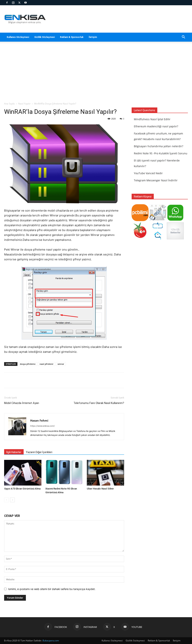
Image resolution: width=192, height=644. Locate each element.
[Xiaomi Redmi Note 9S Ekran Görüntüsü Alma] (64, 473)
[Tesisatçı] (157, 238)
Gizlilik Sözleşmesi (44, 37)
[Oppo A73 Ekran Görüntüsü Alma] (22, 473)
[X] (19, 2)
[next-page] (12, 500)
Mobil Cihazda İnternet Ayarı (21, 403)
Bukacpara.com (51, 640)
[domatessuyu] (140, 238)
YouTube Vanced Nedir (148, 173)
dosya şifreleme (27, 364)
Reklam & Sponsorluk (71, 37)
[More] (117, 380)
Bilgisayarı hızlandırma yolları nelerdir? (158, 146)
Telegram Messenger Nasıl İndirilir (156, 180)
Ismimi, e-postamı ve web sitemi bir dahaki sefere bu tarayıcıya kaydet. (51, 589)
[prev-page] (6, 500)
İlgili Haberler (13, 452)
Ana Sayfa (9, 103)
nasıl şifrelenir (46, 364)
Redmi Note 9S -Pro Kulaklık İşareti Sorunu (160, 153)
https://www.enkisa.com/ (42, 426)
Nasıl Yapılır (24, 103)
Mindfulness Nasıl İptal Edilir (152, 119)
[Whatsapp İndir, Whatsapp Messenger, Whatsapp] (175, 220)
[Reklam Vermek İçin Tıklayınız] (175, 238)
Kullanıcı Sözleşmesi (18, 37)
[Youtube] (25, 2)
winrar (61, 364)
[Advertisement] (96, 73)
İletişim (93, 37)
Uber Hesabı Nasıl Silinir (100, 488)
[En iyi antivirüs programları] (140, 220)
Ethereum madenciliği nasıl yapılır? (156, 126)
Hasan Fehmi (39, 420)
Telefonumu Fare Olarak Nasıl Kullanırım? (99, 403)
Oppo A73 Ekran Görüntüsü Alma (22, 488)
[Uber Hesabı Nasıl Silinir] (105, 473)
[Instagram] (13, 2)
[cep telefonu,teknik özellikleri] (157, 220)
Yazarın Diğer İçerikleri (39, 452)
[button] (183, 37)
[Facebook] (7, 2)
